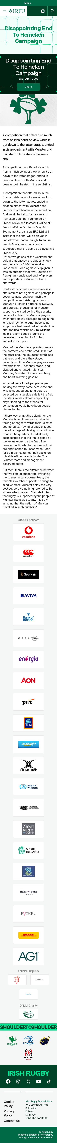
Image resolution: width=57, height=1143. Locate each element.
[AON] (28, 680)
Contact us (12, 1121)
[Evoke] (28, 914)
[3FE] (17, 979)
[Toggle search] (52, 11)
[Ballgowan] (28, 871)
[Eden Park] (28, 893)
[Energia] (28, 659)
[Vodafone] (28, 532)
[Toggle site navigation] (4, 11)
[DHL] (28, 935)
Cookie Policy (9, 1104)
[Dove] (28, 829)
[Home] (17, 11)
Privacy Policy (9, 1113)
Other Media (46, 1137)
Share (28, 87)
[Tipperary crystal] (40, 979)
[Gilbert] (28, 765)
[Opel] (28, 638)
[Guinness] (28, 574)
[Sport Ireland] (28, 850)
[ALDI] (28, 723)
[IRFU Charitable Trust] (28, 1014)
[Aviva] (28, 596)
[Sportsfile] (28, 994)
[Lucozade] (28, 744)
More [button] (27, 3)
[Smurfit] (28, 786)
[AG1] (28, 956)
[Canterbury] (28, 553)
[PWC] (28, 702)
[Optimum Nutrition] (28, 808)
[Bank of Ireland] (28, 617)
